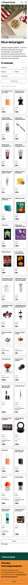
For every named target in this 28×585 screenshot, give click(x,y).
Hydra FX (4, 477)
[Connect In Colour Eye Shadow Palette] (20, 518)
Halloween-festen (20, 198)
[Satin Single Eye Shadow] (20, 427)
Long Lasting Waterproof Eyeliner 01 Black (20, 119)
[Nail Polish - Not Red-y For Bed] (20, 459)
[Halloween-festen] (20, 207)
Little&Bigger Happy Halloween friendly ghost (7, 280)
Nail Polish (5, 450)
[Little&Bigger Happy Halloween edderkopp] (7, 314)
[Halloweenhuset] (7, 261)
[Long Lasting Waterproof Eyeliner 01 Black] (20, 127)
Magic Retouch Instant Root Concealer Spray (6, 511)
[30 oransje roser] (7, 368)
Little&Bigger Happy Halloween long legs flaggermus (20, 280)
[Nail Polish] (7, 459)
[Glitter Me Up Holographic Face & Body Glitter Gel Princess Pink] (7, 153)
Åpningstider (22, 2)
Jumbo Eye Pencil (20, 386)
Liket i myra (5, 225)
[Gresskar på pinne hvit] (7, 341)
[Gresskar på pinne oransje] (20, 341)
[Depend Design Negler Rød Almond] (7, 127)
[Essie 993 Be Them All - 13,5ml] (7, 100)
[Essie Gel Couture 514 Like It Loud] (20, 100)
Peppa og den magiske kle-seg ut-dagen (20, 227)
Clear (23, 67)
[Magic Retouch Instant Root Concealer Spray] (7, 518)
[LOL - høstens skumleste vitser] (20, 261)
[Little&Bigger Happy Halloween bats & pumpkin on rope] (20, 314)
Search (26, 67)
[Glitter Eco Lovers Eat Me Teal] (7, 207)
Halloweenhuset (6, 252)
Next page (4, 544)
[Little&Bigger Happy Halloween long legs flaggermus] (20, 287)
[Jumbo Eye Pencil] (20, 395)
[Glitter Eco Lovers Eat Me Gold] (20, 180)
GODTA (14, 581)
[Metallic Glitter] (20, 486)
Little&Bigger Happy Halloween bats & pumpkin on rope (20, 307)
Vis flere (14, 541)
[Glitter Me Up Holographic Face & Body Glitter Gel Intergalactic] (20, 153)
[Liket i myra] (7, 234)
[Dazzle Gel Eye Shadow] (20, 368)
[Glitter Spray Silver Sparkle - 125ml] (7, 180)
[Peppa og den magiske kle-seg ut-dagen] (20, 234)
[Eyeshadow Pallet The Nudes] (7, 427)
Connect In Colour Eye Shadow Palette (20, 511)
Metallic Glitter (19, 477)
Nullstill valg (14, 81)
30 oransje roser (6, 359)
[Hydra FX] (7, 486)
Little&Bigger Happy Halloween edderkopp (7, 307)
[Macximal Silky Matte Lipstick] (7, 395)
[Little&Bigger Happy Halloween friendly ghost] (7, 287)
